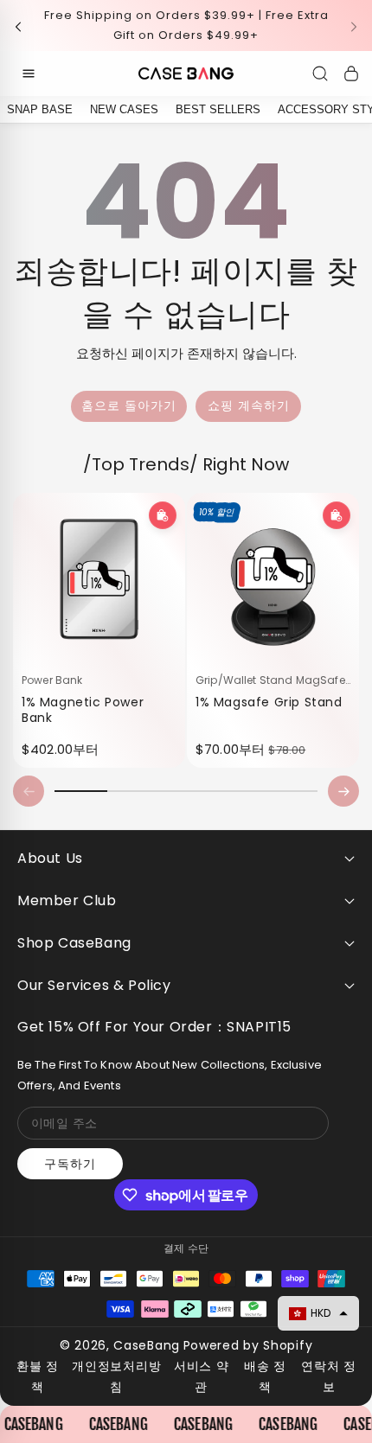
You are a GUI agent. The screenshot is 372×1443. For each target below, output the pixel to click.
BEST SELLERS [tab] (218, 109)
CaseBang (146, 1345)
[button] (23, 25)
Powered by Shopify (248, 1345)
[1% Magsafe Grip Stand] (273, 579)
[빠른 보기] (162, 515)
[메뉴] (28, 73)
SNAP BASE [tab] (40, 109)
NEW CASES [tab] (124, 109)
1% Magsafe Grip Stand (269, 701)
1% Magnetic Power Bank (83, 709)
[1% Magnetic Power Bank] (99, 579)
